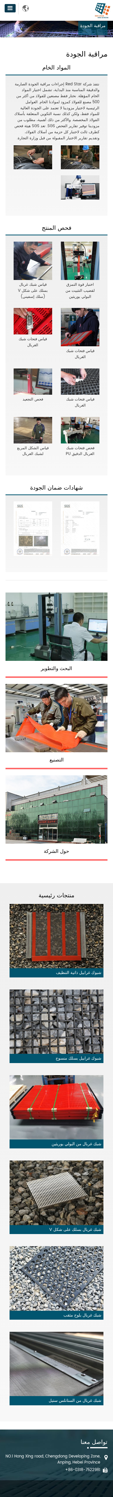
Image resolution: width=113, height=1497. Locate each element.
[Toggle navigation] (10, 8)
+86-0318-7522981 (82, 1470)
